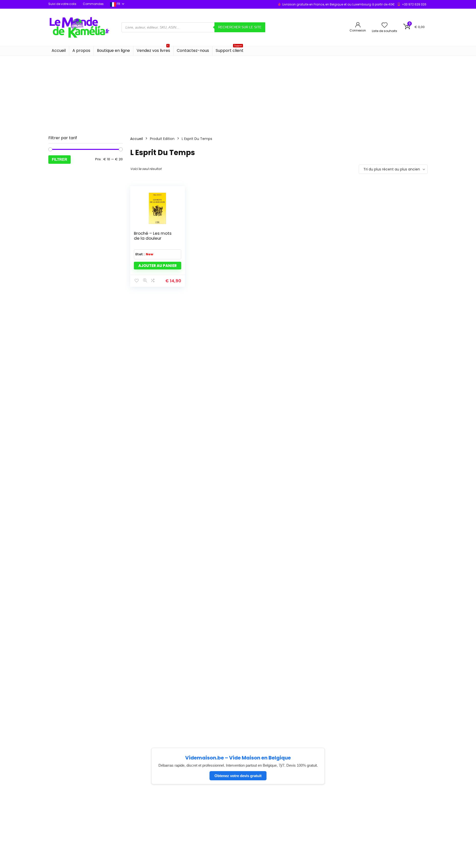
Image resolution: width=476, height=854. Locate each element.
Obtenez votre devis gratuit (238, 776)
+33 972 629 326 (414, 4)
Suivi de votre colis (62, 4)
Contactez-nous (193, 50)
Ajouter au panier (157, 265)
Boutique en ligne (113, 50)
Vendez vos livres (153, 49)
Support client (229, 49)
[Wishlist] (384, 25)
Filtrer (59, 159)
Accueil (59, 50)
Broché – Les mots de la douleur (153, 235)
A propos (81, 50)
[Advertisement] (238, 93)
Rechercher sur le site (240, 27)
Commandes (93, 4)
